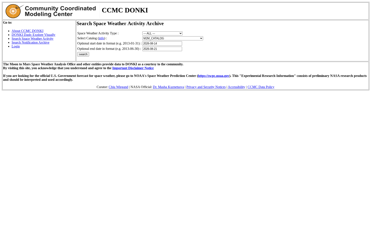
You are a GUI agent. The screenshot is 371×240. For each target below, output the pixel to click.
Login (16, 46)
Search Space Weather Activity (32, 38)
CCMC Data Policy (261, 87)
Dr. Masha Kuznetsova (168, 87)
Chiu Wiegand (118, 87)
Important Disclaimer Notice (133, 68)
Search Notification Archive (30, 42)
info (101, 38)
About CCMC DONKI (27, 31)
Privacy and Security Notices (206, 87)
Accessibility (236, 87)
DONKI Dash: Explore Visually (33, 35)
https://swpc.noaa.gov (213, 76)
